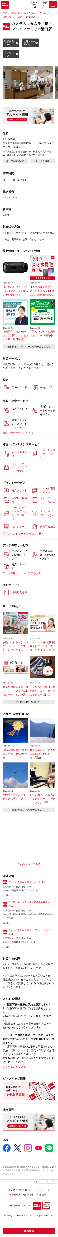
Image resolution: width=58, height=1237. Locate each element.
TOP (5, 13)
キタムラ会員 (44, 2)
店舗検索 (34, 2)
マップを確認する (15, 161)
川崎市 (18, 17)
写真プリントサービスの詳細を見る (23, 533)
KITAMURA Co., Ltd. (23, 1215)
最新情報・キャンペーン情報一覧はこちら (29, 346)
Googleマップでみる (29, 864)
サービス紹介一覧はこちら (29, 702)
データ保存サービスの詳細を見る (22, 573)
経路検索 (29, 1231)
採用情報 (29, 1194)
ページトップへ (47, 1181)
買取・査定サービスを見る (18, 432)
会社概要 (16, 1194)
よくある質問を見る (14, 1067)
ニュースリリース (39, 1190)
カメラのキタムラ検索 (35, 13)
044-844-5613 (10, 197)
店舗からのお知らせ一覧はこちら (29, 809)
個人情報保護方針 (17, 1190)
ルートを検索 (42, 161)
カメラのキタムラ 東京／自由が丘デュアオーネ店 (31, 932)
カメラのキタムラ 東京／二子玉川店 (26, 882)
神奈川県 (7, 17)
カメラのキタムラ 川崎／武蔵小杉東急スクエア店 (31, 904)
